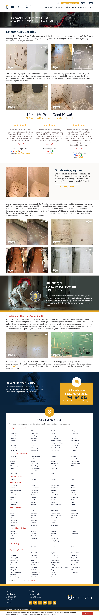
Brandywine (13, 471)
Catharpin (13, 536)
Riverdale (53, 471)
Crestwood (13, 574)
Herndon (33, 504)
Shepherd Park (75, 557)
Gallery (67, 7)
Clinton (33, 461)
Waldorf (73, 466)
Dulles (32, 510)
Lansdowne (34, 520)
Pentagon (53, 479)
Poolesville (74, 433)
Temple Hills (75, 461)
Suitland (73, 456)
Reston (73, 492)
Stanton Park (75, 560)
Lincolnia (53, 490)
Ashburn (12, 515)
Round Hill (54, 522)
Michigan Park (55, 565)
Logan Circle (54, 557)
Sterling (73, 510)
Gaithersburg (34, 448)
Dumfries (33, 531)
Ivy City (53, 553)
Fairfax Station (35, 487)
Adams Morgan (14, 553)
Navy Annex (54, 570)
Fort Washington (35, 468)
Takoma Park (75, 448)
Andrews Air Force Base (17, 458)
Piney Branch (55, 577)
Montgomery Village (57, 443)
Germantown (34, 450)
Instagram (30, 602)
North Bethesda (55, 445)
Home (8, 591)
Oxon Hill (54, 468)
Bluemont (13, 518)
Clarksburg (34, 436)
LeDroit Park (54, 555)
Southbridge (54, 538)
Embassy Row (35, 557)
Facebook (35, 602)
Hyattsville (54, 456)
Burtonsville (13, 450)
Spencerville (74, 445)
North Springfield (56, 504)
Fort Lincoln (34, 565)
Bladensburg (13, 466)
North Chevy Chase (56, 448)
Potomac (73, 436)
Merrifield (54, 500)
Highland (53, 433)
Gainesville (34, 533)
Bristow (12, 531)
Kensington (54, 436)
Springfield (74, 497)
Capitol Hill (13, 567)
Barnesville (13, 436)
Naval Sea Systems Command (59, 567)
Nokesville (54, 533)
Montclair (54, 531)
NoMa (53, 572)
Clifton (12, 500)
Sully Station (75, 500)
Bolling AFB (14, 560)
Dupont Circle (35, 553)
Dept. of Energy (14, 577)
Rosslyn (73, 479)
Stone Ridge (74, 513)
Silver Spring (75, 443)
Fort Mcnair (34, 567)
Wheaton (73, 450)
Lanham (53, 458)
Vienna (73, 504)
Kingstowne (54, 487)
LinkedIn (50, 602)
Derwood (33, 443)
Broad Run (13, 533)
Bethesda (13, 440)
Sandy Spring (75, 440)
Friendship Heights (36, 572)
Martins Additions (56, 440)
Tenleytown (74, 562)
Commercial (59, 7)
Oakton (73, 487)
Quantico (53, 536)
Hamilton (33, 515)
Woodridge (74, 572)
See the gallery (67, 187)
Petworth (53, 574)
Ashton (12, 431)
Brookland (13, 565)
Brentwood (13, 473)
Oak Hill (73, 485)
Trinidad (73, 565)
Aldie (12, 510)
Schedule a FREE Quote (69, 3)
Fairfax (33, 485)
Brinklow (13, 445)
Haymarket (34, 536)
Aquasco (12, 461)
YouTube (45, 602)
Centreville (13, 495)
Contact (90, 7)
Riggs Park (74, 555)
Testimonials (81, 7)
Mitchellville (54, 463)
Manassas (33, 541)
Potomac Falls (55, 518)
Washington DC (75, 567)
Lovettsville (34, 525)
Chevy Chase (34, 433)
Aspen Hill (13, 433)
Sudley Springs (55, 541)
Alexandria (13, 485)
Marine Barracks (55, 560)
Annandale (13, 487)
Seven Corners (75, 495)
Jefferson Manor (55, 485)
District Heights (35, 466)
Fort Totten (34, 570)
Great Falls (34, 500)
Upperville (74, 515)
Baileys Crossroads (15, 490)
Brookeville (13, 448)
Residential (49, 7)
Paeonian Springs (56, 515)
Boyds (12, 443)
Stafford (73, 547)
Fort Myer (34, 479)
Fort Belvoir (34, 492)
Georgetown (34, 574)
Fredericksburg (35, 547)
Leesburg (33, 522)
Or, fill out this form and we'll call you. (76, 401)
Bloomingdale (14, 557)
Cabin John (34, 431)
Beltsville (13, 463)
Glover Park (34, 577)
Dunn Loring (14, 502)
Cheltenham (34, 458)
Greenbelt (33, 473)
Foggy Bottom (35, 562)
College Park (34, 463)
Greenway (34, 502)
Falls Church (34, 490)
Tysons (73, 502)
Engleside (13, 504)
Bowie (12, 468)
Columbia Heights (15, 572)
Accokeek (13, 456)
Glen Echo (54, 431)
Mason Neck (54, 495)
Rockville (74, 438)
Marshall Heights (56, 562)
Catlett (12, 538)
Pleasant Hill (75, 553)
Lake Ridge (34, 538)
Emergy (33, 560)
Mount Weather (55, 513)
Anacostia (13, 555)
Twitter (40, 602)
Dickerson (34, 445)
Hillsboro (33, 518)
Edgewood (34, 555)
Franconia (33, 497)
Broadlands (13, 522)
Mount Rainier (55, 466)
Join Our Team (35, 597)
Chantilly (13, 497)
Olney (73, 431)
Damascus (34, 438)
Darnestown (34, 440)
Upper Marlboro (76, 463)
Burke (12, 492)
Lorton (53, 492)
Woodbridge (74, 533)
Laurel (53, 461)
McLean (53, 497)
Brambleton (13, 520)
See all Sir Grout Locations (35, 581)
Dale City (13, 541)
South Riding (54, 525)
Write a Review (58, 3)
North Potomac (55, 450)
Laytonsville (54, 438)
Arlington (13, 479)
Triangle (73, 531)
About (74, 7)
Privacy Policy (52, 612)
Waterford (74, 518)
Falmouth (13, 547)
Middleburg (54, 510)
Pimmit (73, 490)
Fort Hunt (33, 495)
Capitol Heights (35, 456)
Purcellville (54, 520)
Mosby (53, 502)
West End (74, 570)
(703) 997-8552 (87, 3)
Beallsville (13, 438)
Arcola (12, 513)
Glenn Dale (34, 471)
